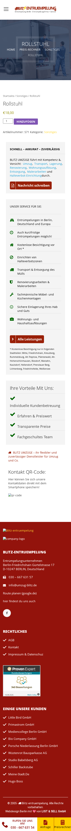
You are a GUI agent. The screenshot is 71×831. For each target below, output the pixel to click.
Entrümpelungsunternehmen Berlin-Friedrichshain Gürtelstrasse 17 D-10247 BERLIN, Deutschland (28, 565)
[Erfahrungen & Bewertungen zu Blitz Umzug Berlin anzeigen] (21, 680)
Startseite (8, 96)
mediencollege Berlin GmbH (27, 732)
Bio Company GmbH (22, 739)
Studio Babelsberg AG (23, 760)
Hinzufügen (26, 121)
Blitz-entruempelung (35, 803)
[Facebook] (9, 613)
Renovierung (18, 168)
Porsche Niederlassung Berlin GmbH (33, 746)
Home (11, 49)
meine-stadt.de (18, 774)
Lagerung (56, 164)
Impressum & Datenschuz (25, 654)
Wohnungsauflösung (42, 168)
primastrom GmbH (21, 724)
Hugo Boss (15, 781)
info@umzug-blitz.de (22, 585)
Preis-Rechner (30, 49)
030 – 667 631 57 (20, 577)
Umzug (27, 164)
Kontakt (13, 647)
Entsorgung (17, 171)
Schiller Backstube (20, 767)
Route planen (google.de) (19, 593)
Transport (40, 164)
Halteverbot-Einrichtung (26, 175)
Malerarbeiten (36, 171)
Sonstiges (52, 49)
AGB (11, 640)
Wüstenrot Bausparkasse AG (27, 753)
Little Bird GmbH (19, 717)
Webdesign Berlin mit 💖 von (35, 811)
